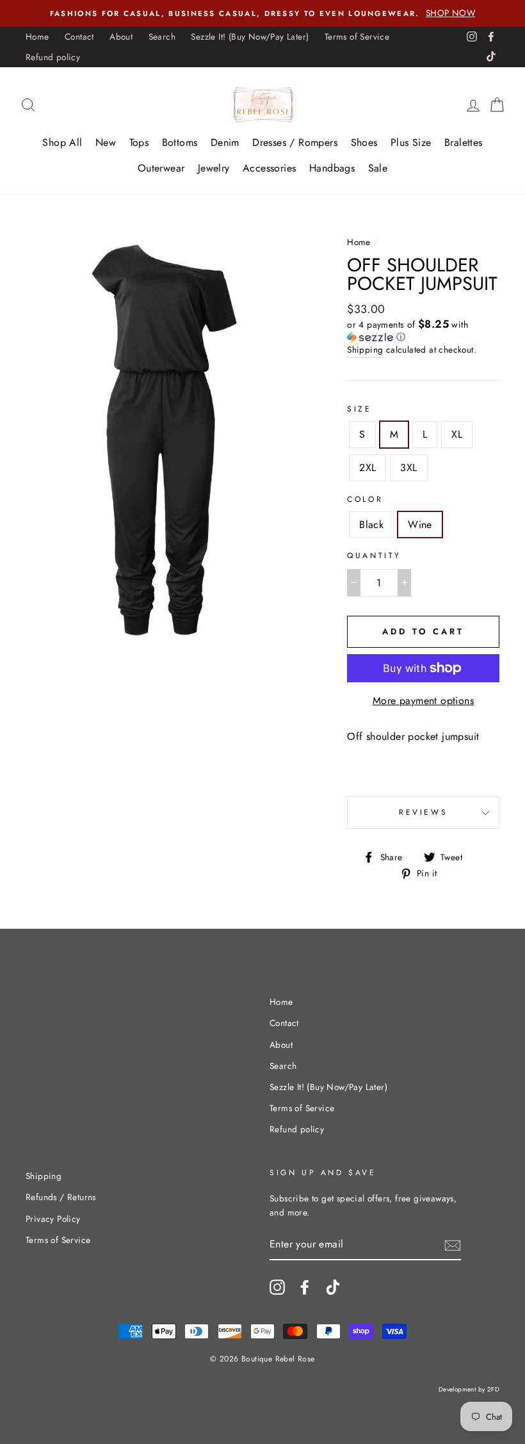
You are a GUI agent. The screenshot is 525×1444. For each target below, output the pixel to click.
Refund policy (53, 57)
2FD (493, 1389)
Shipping (365, 349)
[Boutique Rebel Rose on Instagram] (277, 1287)
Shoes (364, 142)
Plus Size (411, 142)
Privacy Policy (53, 1218)
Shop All (62, 142)
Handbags (332, 168)
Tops (139, 142)
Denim (225, 142)
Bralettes (463, 142)
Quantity (374, 555)
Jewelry (214, 168)
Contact (79, 36)
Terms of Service (357, 36)
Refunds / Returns (61, 1197)
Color (365, 499)
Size (359, 409)
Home (37, 36)
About (121, 36)
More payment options (423, 700)
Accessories (269, 168)
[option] (262, 13)
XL (456, 434)
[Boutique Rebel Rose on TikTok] (333, 1287)
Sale (378, 168)
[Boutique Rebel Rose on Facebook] (304, 1287)
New (105, 142)
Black (371, 524)
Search (162, 36)
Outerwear (161, 168)
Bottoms (180, 142)
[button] (423, 330)
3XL (408, 467)
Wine (420, 524)
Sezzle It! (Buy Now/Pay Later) (250, 36)
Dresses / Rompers (294, 142)
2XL (367, 467)
